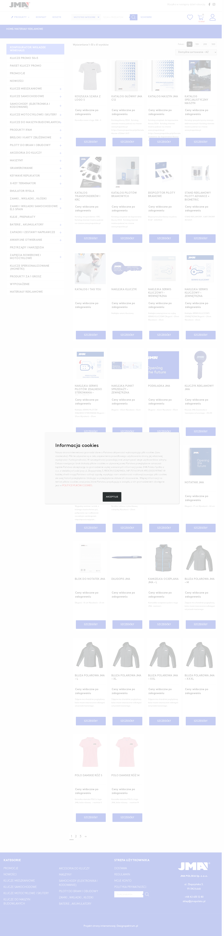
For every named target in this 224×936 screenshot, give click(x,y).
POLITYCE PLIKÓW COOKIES (77, 485)
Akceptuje (112, 497)
